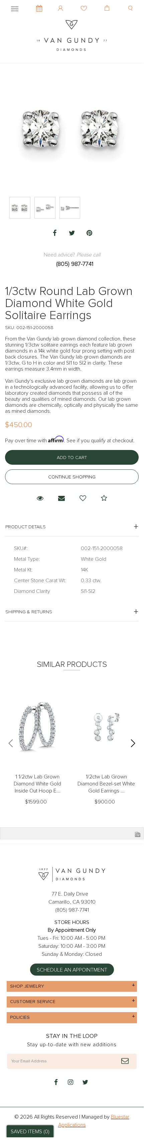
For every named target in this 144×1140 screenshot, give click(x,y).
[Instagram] (70, 1082)
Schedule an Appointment (72, 970)
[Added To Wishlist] (83, 498)
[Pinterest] (89, 233)
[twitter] (85, 1082)
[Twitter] (71, 233)
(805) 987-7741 (74, 264)
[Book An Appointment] (39, 5)
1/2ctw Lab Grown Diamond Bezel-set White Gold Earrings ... (106, 783)
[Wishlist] (85, 3)
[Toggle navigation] (15, 8)
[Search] (131, 3)
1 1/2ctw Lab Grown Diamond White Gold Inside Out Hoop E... (37, 783)
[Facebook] (54, 233)
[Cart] (108, 3)
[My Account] (61, 3)
